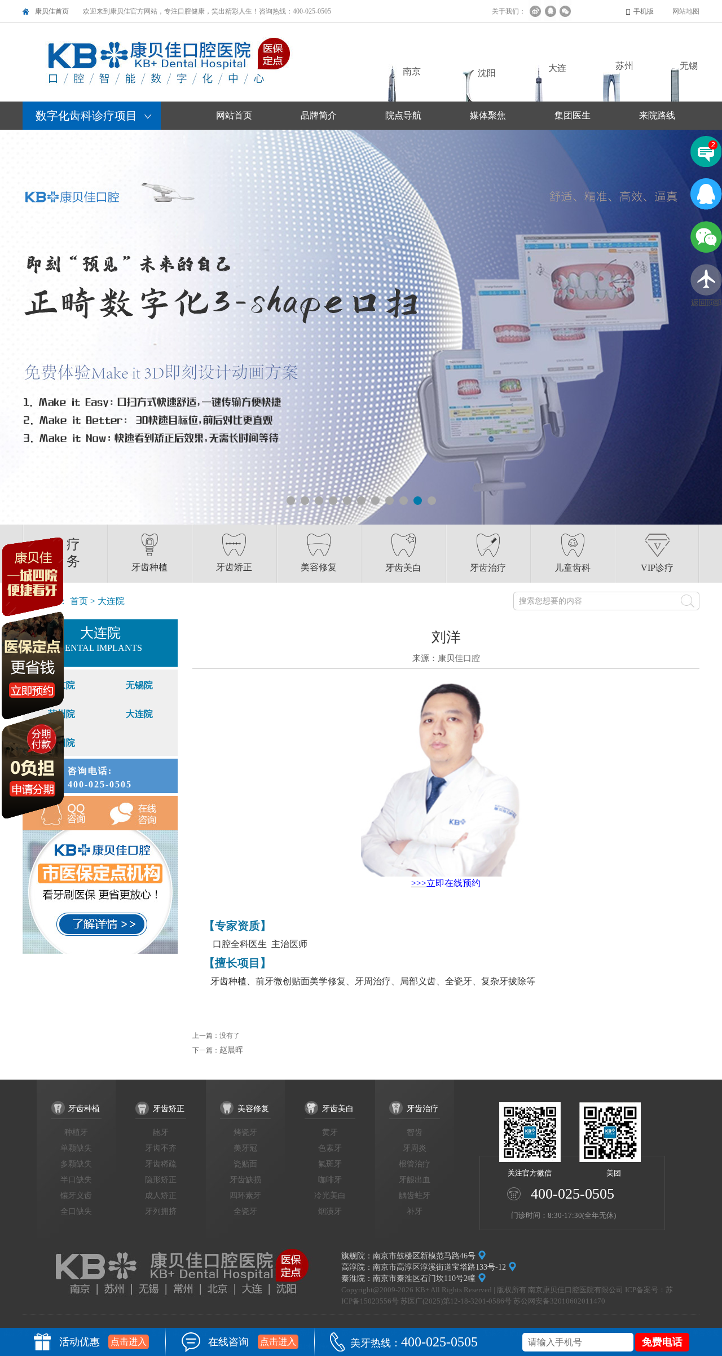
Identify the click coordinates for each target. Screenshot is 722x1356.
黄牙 (330, 1132)
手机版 (643, 11)
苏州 (624, 66)
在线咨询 (139, 813)
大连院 (139, 714)
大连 (557, 68)
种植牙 (76, 1132)
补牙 (414, 1211)
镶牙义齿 (76, 1195)
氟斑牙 (330, 1164)
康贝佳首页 (52, 11)
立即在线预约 (453, 883)
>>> (418, 883)
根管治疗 (414, 1164)
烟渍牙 (330, 1211)
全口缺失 (76, 1211)
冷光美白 (330, 1195)
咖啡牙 (330, 1180)
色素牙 (330, 1148)
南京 (412, 71)
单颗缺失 (76, 1148)
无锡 (689, 66)
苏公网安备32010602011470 (559, 1301)
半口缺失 (76, 1180)
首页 (79, 601)
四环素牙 (245, 1195)
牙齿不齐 (161, 1148)
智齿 (414, 1132)
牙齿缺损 (245, 1180)
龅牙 (161, 1132)
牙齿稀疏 (161, 1164)
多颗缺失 (76, 1164)
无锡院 (139, 685)
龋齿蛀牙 (414, 1195)
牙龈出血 (414, 1180)
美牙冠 (245, 1148)
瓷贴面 (245, 1164)
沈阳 (487, 73)
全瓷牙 (245, 1211)
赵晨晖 (231, 1050)
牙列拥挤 (161, 1211)
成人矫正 (161, 1195)
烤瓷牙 (245, 1132)
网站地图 (685, 11)
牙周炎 (414, 1148)
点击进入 (129, 1341)
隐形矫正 (161, 1180)
